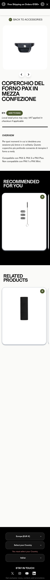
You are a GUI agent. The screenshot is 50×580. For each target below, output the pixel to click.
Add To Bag (14, 113)
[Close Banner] (47, 4)
